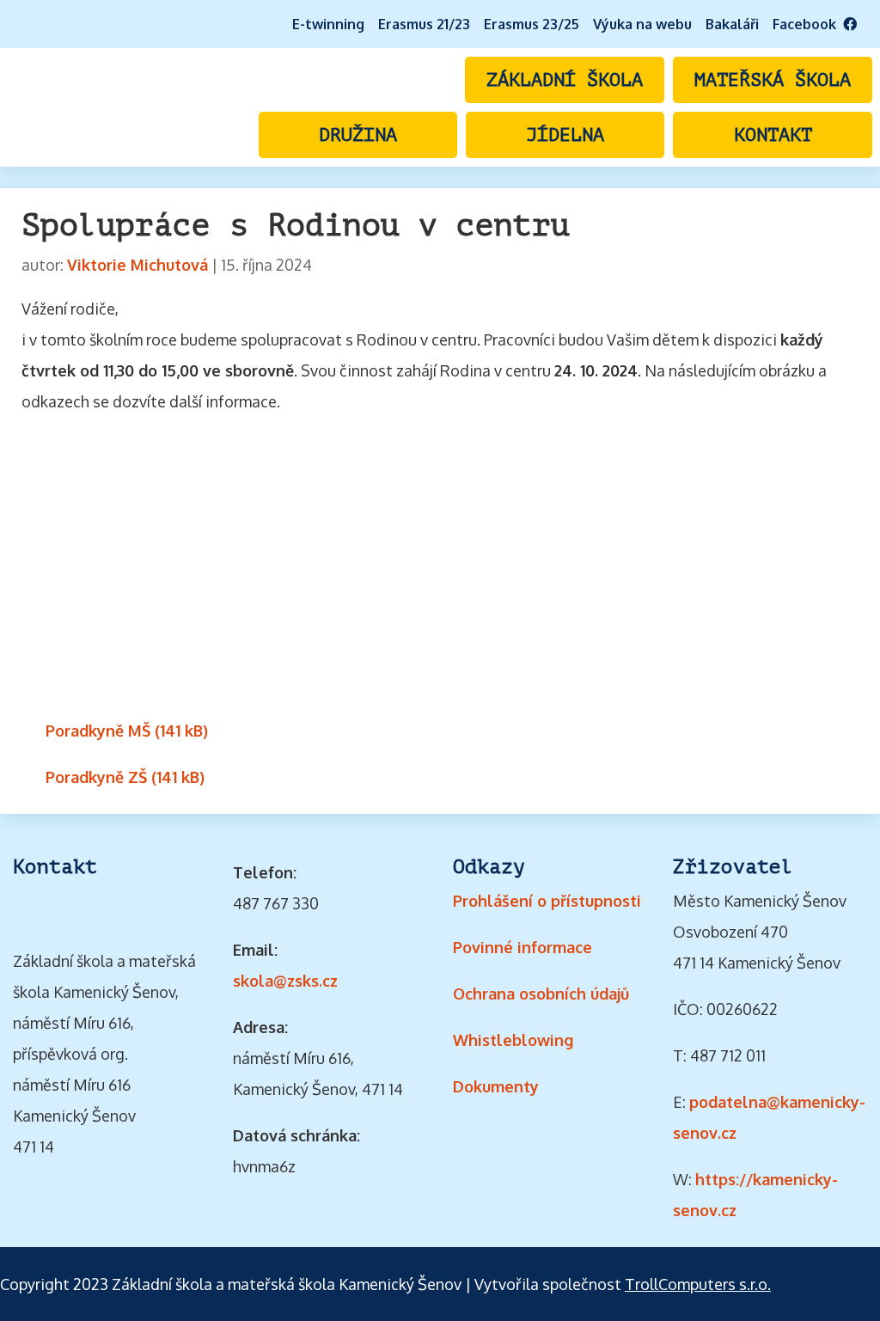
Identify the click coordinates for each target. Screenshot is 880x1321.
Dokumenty (496, 1086)
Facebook (808, 24)
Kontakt (773, 135)
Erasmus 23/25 (531, 24)
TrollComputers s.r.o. (698, 1284)
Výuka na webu (642, 24)
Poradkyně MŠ (98, 730)
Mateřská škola (772, 80)
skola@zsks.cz (285, 980)
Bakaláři (732, 24)
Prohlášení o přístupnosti (547, 900)
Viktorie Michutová (137, 264)
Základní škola (564, 80)
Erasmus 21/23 (424, 24)
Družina (358, 135)
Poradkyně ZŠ (96, 777)
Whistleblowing (513, 1040)
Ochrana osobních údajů (541, 993)
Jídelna (565, 135)
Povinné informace (522, 947)
